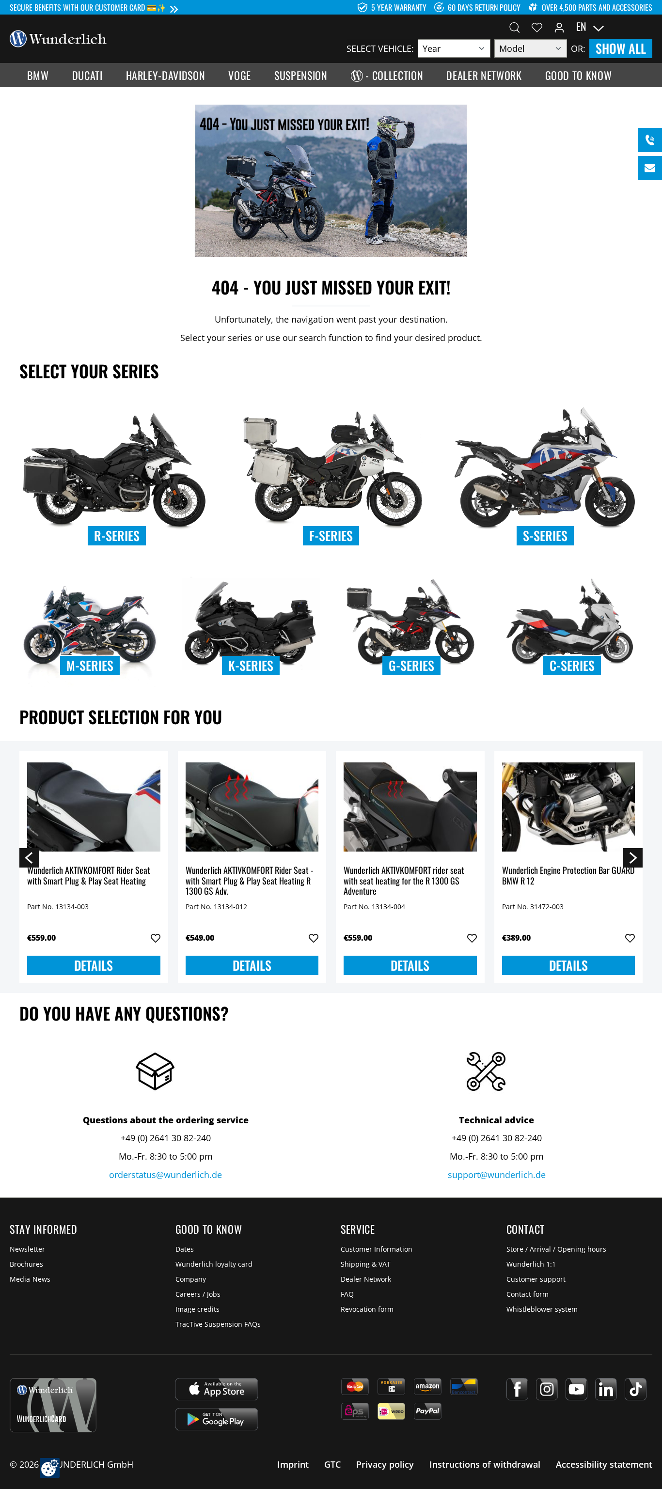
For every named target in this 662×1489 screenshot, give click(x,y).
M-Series (89, 665)
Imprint (293, 1464)
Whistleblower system (542, 1309)
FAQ (347, 1294)
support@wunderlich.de (497, 1174)
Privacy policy (385, 1464)
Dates (184, 1249)
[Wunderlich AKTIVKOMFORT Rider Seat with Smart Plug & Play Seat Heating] (93, 807)
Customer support (536, 1279)
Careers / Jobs (198, 1294)
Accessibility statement (604, 1464)
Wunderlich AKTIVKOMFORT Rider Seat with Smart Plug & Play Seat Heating (88, 876)
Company (190, 1279)
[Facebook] (517, 1389)
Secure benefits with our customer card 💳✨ (88, 7)
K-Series (250, 665)
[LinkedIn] (606, 1389)
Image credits (197, 1309)
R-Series (117, 535)
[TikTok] (635, 1389)
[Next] (633, 857)
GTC (332, 1464)
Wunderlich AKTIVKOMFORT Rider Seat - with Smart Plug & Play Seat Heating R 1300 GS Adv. (250, 881)
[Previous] (29, 857)
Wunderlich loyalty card (213, 1264)
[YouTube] (576, 1389)
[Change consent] (50, 1468)
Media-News (30, 1279)
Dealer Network (366, 1279)
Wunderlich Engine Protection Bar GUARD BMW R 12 (568, 876)
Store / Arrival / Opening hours (556, 1249)
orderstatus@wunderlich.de (165, 1174)
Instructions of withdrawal (484, 1464)
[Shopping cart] (646, 27)
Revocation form (367, 1309)
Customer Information (376, 1249)
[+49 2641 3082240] (650, 140)
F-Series (331, 535)
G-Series (411, 665)
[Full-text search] (515, 26)
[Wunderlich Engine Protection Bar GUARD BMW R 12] (568, 807)
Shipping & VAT (366, 1264)
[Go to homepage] (58, 38)
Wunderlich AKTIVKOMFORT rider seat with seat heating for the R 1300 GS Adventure (404, 881)
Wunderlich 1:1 (531, 1264)
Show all (621, 48)
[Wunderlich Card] (53, 1405)
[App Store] (216, 1389)
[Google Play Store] (216, 1419)
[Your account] (559, 26)
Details (93, 965)
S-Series (545, 535)
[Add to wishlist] (155, 938)
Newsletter (27, 1249)
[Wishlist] (537, 26)
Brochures (26, 1264)
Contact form (527, 1294)
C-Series (572, 665)
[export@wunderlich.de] (650, 168)
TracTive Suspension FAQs (218, 1324)
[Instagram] (547, 1389)
